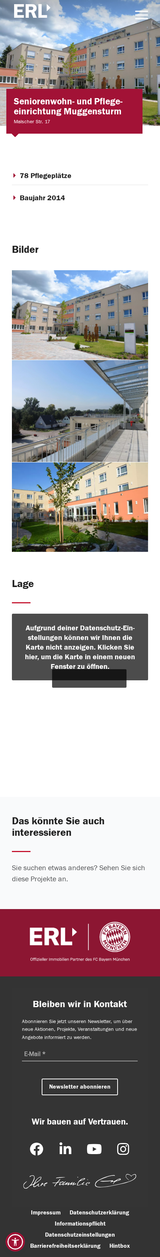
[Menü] (138, 15)
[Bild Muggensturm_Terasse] (80, 411)
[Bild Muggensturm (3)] (80, 315)
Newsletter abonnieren (80, 1087)
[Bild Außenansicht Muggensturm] (80, 507)
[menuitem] (138, 15)
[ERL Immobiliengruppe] (34, 14)
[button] (15, 1242)
